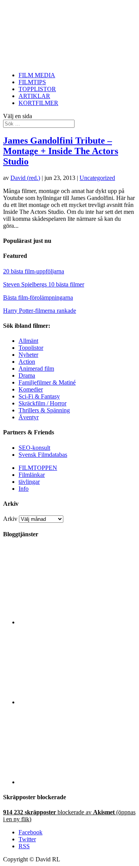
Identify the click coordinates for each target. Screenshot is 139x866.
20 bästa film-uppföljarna (33, 271)
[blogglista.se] (77, 622)
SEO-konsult (34, 447)
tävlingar (29, 481)
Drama (27, 375)
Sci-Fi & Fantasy (39, 396)
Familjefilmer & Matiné (47, 382)
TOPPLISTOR (37, 89)
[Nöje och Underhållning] (77, 782)
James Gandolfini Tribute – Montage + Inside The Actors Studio (60, 151)
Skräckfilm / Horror (42, 403)
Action (27, 361)
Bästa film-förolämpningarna (38, 297)
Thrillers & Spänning (44, 410)
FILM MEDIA (37, 75)
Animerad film (36, 368)
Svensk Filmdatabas (43, 454)
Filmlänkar (32, 474)
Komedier (31, 389)
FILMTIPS (32, 82)
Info (24, 488)
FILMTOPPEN (38, 467)
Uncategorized (97, 178)
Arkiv (10, 518)
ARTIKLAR (34, 96)
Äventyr (29, 417)
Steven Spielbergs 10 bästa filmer (43, 284)
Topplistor (31, 347)
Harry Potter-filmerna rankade (39, 310)
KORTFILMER (38, 103)
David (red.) (25, 178)
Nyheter (28, 354)
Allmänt (28, 340)
